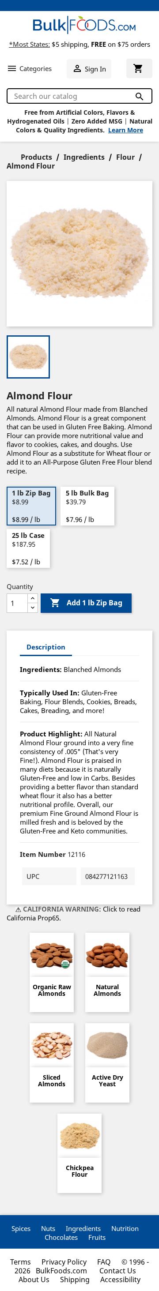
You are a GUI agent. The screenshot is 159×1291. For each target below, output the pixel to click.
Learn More (125, 130)
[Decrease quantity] (32, 608)
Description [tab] (45, 646)
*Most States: (29, 44)
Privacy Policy (64, 1262)
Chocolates (61, 1237)
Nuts (48, 1228)
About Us (34, 1279)
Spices (20, 1228)
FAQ (104, 1262)
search (139, 96)
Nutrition (125, 1228)
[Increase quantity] (32, 598)
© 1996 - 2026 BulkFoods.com (82, 1266)
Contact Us (117, 1271)
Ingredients (83, 1228)
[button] (29, 68)
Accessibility (120, 1279)
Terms (20, 1262)
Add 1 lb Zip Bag (86, 602)
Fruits (97, 1237)
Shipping (75, 1279)
